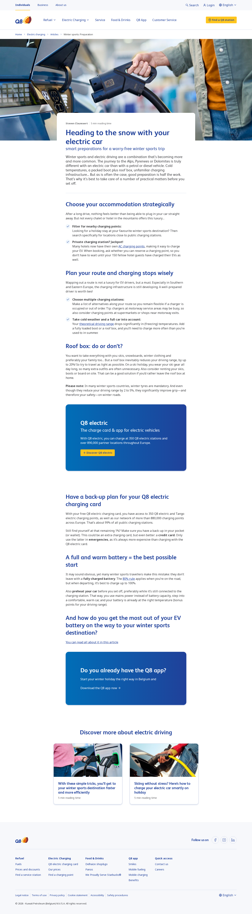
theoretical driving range (96, 324)
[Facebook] (215, 840)
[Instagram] (224, 840)
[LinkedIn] (233, 840)
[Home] (23, 20)
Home (18, 34)
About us (61, 5)
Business (42, 5)
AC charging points (131, 246)
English (228, 5)
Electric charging (36, 34)
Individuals (22, 5)
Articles (54, 34)
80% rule (129, 579)
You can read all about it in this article (92, 642)
